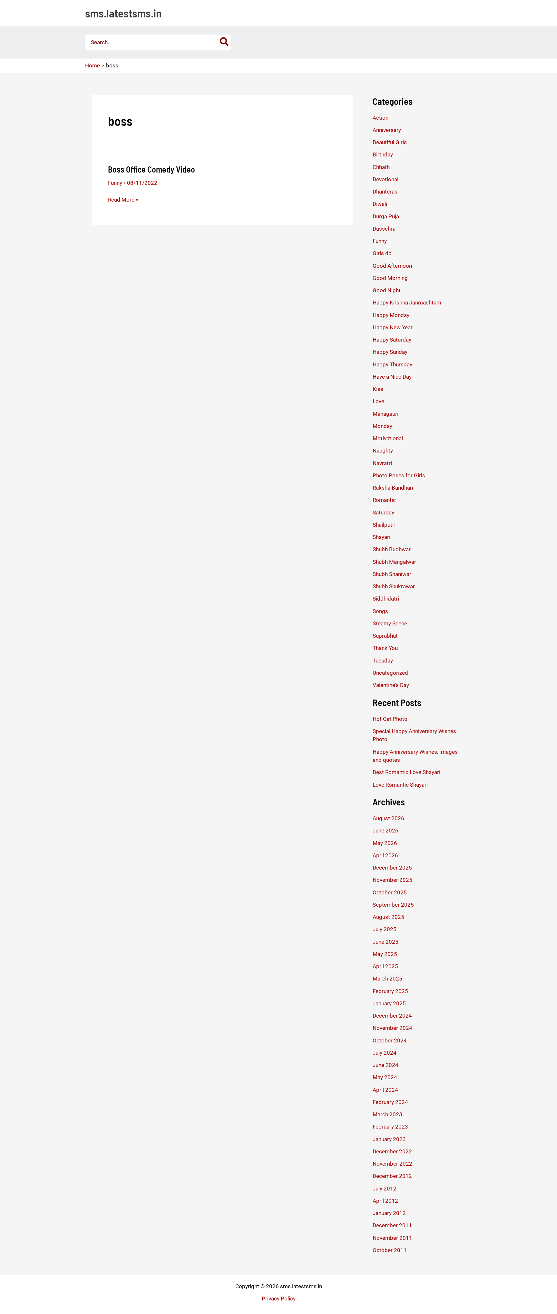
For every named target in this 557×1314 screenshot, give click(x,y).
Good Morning (390, 278)
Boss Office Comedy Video (151, 169)
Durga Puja (386, 216)
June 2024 (385, 1065)
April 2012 (385, 1201)
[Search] (224, 42)
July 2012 (384, 1188)
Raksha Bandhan (393, 487)
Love (378, 401)
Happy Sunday (390, 352)
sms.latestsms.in (123, 13)
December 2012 (392, 1176)
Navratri (382, 463)
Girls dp (382, 253)
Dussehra (384, 228)
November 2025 (392, 880)
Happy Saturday (392, 339)
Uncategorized (390, 673)
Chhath (381, 167)
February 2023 (390, 1126)
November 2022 (392, 1163)
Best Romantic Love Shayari (406, 772)
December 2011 (392, 1225)
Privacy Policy (279, 1298)
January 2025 (389, 1003)
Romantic (384, 500)
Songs (380, 611)
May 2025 (385, 954)
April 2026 (385, 855)
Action (380, 117)
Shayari (381, 537)
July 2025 (384, 929)
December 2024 (392, 1015)
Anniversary (387, 130)
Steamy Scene (390, 623)
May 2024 (385, 1077)
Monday (382, 426)
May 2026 (385, 843)
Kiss (378, 389)
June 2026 (385, 830)
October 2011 (390, 1250)
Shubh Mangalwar (394, 562)
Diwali (380, 204)
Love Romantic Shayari (400, 784)
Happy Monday (391, 315)
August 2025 (388, 917)
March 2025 (387, 978)
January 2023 (389, 1139)
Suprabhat (385, 635)
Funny (115, 183)
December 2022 (392, 1151)
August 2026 (388, 818)
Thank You (385, 648)
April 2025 (385, 966)
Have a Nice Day (392, 376)
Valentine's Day (391, 685)
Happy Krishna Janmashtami (408, 302)
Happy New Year (393, 327)
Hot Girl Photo (390, 719)
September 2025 (393, 904)
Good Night (387, 290)
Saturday (383, 512)
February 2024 (390, 1102)
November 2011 (392, 1238)
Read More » (123, 200)
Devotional (385, 179)
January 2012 (389, 1213)
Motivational (388, 438)
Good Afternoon (392, 266)
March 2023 (387, 1114)
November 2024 (392, 1028)
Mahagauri (385, 414)
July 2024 (384, 1053)
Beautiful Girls (390, 142)
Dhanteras (385, 191)
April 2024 (385, 1090)
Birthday (383, 154)
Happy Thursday (392, 364)
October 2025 (390, 892)
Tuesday (383, 660)
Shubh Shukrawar (394, 586)
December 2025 (392, 867)
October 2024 (390, 1040)
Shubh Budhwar (392, 549)
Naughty (383, 450)
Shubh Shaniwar (392, 574)
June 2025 (385, 942)
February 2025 (390, 991)
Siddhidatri (386, 598)
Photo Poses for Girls (399, 475)
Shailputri (384, 525)
